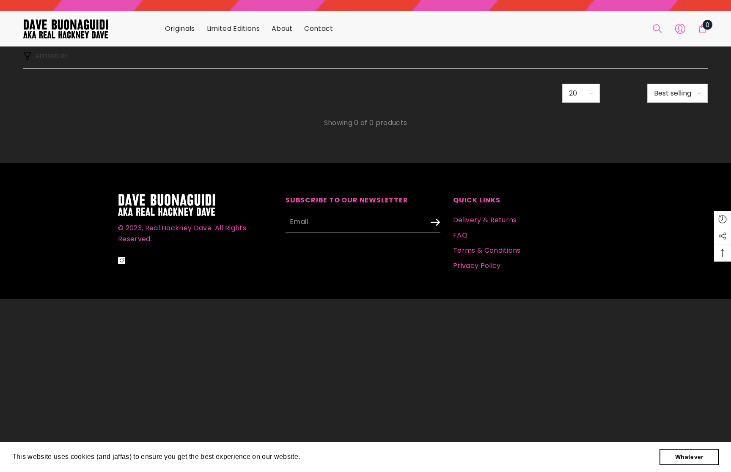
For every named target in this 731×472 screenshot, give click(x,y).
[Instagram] (122, 260)
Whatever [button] (689, 456)
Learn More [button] (321, 456)
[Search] (657, 28)
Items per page (528, 93)
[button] (581, 93)
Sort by (626, 93)
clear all (410, 157)
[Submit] (412, 222)
